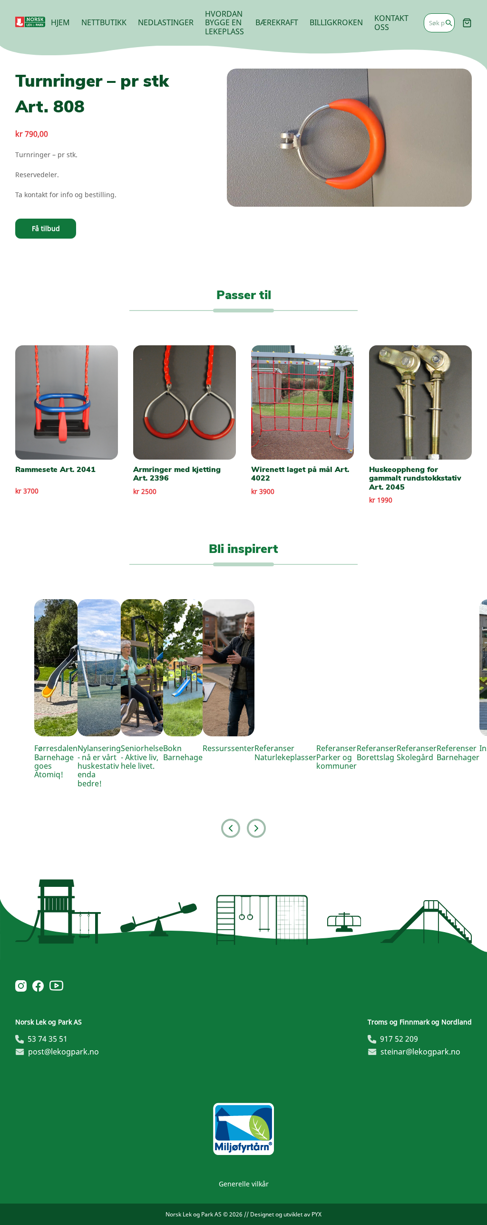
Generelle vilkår (244, 1183)
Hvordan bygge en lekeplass (224, 23)
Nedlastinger (166, 22)
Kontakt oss (391, 22)
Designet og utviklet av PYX (285, 1214)
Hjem (60, 22)
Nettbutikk (104, 22)
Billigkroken (336, 22)
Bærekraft (276, 22)
